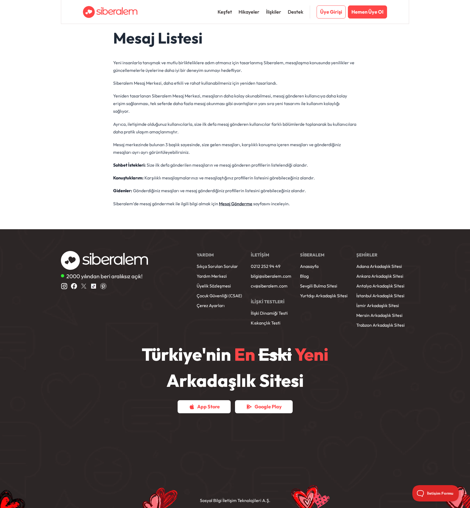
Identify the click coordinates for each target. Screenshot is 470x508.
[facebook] (74, 286)
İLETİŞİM (260, 255)
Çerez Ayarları (211, 305)
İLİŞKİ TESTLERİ (268, 301)
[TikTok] (93, 286)
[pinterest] (103, 286)
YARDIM (205, 255)
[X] (84, 286)
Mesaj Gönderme (235, 203)
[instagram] (64, 286)
